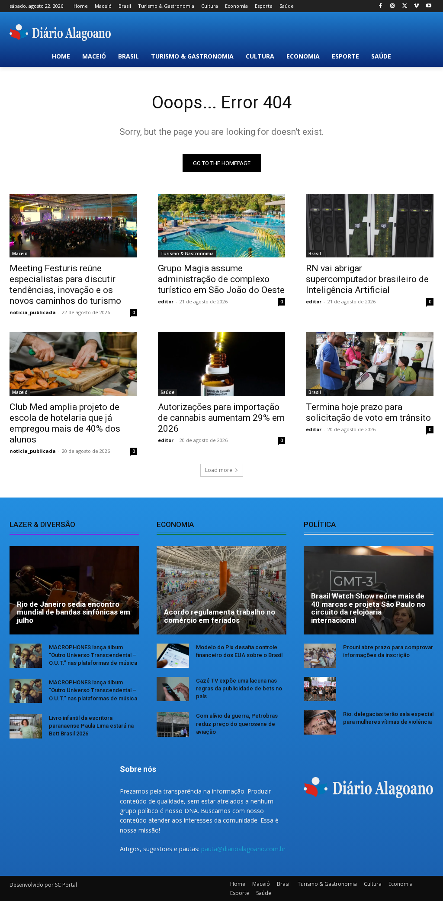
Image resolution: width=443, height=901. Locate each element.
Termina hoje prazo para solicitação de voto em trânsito (368, 412)
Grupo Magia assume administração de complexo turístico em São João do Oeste (221, 279)
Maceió (20, 253)
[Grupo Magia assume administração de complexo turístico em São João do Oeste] (222, 225)
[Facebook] (380, 6)
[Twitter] (405, 6)
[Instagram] (393, 6)
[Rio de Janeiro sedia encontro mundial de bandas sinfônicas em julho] (74, 590)
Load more (218, 470)
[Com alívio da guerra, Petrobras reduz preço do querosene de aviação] (173, 724)
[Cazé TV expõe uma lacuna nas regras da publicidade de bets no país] (173, 689)
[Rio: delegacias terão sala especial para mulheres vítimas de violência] (320, 722)
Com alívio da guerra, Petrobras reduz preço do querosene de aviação (237, 723)
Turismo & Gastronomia (187, 253)
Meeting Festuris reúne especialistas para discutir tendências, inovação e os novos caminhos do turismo (65, 284)
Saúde (167, 392)
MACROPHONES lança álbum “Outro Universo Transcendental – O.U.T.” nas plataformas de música (93, 655)
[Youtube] (428, 6)
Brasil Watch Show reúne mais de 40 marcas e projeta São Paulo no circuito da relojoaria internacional (368, 608)
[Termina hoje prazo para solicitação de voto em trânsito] (369, 364)
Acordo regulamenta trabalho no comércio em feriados (219, 616)
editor (165, 301)
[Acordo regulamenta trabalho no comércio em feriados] (221, 590)
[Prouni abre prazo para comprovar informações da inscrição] (320, 656)
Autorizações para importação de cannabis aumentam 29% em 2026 (221, 418)
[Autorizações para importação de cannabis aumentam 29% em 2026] (222, 364)
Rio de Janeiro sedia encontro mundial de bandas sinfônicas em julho (73, 612)
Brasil (314, 253)
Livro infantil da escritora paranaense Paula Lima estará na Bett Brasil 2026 (91, 726)
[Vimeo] (416, 6)
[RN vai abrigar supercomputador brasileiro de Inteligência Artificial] (369, 225)
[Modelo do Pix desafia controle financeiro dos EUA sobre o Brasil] (173, 656)
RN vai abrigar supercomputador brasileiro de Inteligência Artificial (367, 279)
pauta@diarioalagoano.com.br (243, 849)
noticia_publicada (33, 312)
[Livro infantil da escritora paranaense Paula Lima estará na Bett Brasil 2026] (26, 726)
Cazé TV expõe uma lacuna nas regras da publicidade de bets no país (239, 688)
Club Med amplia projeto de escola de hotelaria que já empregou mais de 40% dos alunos (65, 423)
